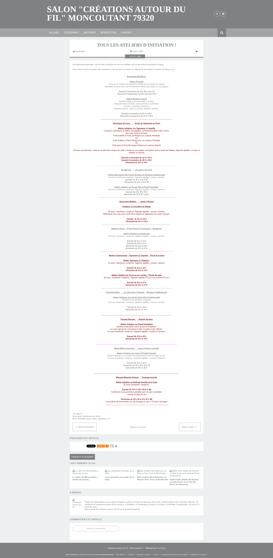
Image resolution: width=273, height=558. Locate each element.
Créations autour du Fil (109, 509)
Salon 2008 (138, 51)
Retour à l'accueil (138, 427)
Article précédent (86, 427)
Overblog (161, 548)
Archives (90, 32)
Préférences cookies (198, 555)
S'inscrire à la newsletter (82, 457)
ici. (174, 69)
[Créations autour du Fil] (77, 504)
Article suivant (188, 427)
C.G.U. (156, 555)
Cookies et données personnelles (175, 555)
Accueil (54, 32)
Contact (126, 32)
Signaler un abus (143, 555)
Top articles (120, 555)
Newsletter (108, 32)
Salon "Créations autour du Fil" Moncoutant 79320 (116, 13)
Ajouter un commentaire (96, 529)
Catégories (71, 32)
